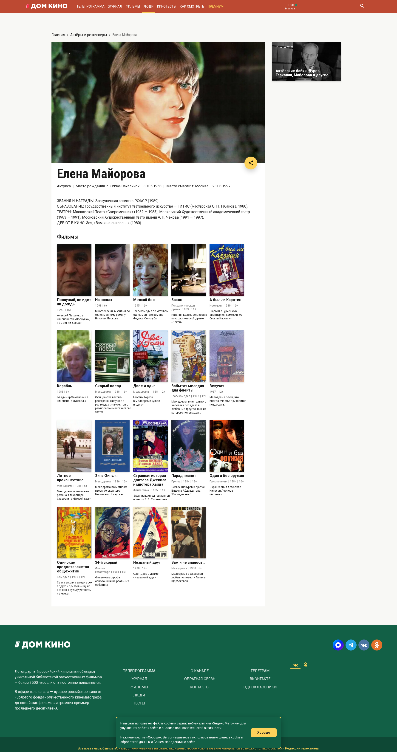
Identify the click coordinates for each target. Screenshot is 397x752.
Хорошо (263, 732)
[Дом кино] (46, 6)
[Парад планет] (188, 446)
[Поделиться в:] (250, 163)
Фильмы (133, 6)
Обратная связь (199, 679)
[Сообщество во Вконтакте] (363, 645)
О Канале (200, 671)
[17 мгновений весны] (306, 61)
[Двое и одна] (150, 356)
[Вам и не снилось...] (188, 532)
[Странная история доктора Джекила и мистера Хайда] (150, 446)
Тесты (139, 703)
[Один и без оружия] (227, 446)
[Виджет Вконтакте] (295, 665)
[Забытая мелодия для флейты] (188, 356)
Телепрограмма (91, 6)
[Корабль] (74, 356)
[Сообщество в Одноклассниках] (376, 645)
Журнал (115, 6)
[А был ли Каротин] (227, 270)
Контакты (200, 687)
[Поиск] (362, 6)
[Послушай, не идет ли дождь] (74, 270)
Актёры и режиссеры (88, 35)
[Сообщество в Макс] (338, 645)
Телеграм (260, 671)
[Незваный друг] (150, 532)
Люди (148, 6)
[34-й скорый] (112, 532)
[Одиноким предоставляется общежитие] (74, 532)
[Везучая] (227, 356)
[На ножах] (112, 270)
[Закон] (188, 270)
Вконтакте (260, 679)
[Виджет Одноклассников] (306, 665)
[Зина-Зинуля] (112, 446)
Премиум (216, 6)
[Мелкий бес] (150, 270)
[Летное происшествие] (74, 446)
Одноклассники (260, 687)
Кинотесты (166, 6)
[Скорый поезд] (112, 356)
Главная (58, 35)
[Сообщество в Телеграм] (351, 645)
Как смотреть (192, 6)
